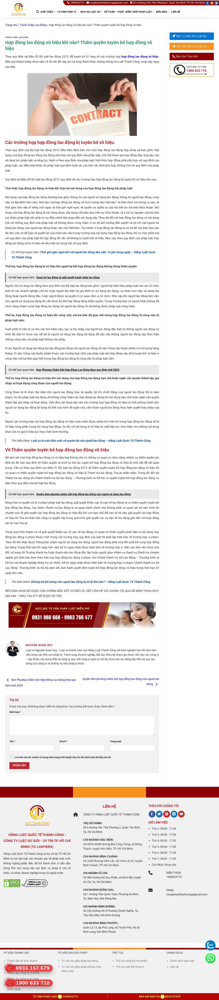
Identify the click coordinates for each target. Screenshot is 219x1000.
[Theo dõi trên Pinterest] (166, 814)
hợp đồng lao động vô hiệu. (140, 56)
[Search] (37, 11)
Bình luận (15, 712)
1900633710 (77, 2)
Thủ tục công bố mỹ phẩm (131, 960)
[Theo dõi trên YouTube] (181, 814)
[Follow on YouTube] (212, 3)
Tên (12, 741)
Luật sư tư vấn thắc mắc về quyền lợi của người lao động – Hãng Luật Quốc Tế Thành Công (91, 440)
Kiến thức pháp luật (138, 11)
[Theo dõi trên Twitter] (159, 814)
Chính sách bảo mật (182, 960)
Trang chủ (11, 25)
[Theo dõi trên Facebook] (152, 814)
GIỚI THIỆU (47, 11)
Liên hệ (175, 11)
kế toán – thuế (114, 11)
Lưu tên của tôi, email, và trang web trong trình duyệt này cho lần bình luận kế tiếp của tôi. (63, 757)
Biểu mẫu (161, 11)
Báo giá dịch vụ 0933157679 (160, 996)
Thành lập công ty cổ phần (23, 972)
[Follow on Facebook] (207, 3)
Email (63, 741)
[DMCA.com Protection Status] (12, 883)
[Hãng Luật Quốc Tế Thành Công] (20, 13)
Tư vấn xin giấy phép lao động (79, 960)
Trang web (115, 741)
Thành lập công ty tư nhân (23, 978)
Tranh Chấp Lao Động (33, 25)
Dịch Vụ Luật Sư (90, 11)
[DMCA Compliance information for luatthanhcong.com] (34, 883)
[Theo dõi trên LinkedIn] (174, 814)
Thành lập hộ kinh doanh (22, 960)
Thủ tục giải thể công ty (130, 966)
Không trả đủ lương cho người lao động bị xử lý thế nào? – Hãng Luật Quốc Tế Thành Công (90, 581)
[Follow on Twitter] (216, 3)
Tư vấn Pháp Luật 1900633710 (55, 996)
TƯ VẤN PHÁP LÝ (66, 11)
